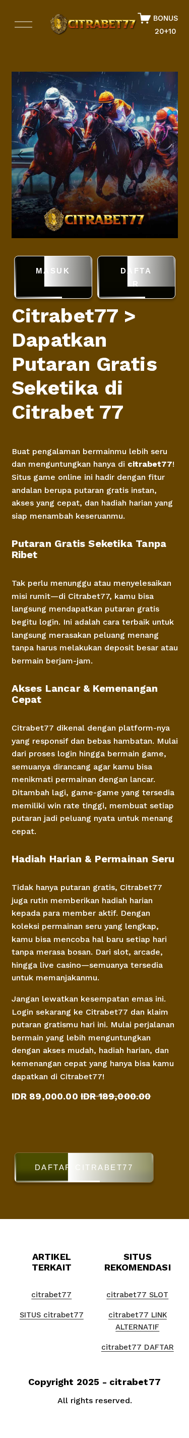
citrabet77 (150, 464)
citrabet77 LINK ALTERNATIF (137, 1321)
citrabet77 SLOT (137, 1294)
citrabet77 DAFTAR (137, 1347)
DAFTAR (136, 277)
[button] (95, 1169)
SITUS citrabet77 (52, 1314)
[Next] (162, 155)
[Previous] (26, 155)
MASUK (53, 270)
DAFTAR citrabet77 (84, 1167)
